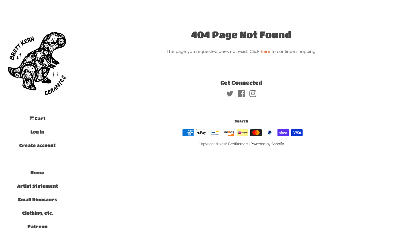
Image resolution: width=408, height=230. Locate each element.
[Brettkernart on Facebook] (241, 95)
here (265, 51)
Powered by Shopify (267, 144)
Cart (39, 118)
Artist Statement (37, 186)
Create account (37, 145)
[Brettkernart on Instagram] (253, 95)
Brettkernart (238, 144)
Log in (37, 131)
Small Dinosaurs (37, 199)
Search (241, 121)
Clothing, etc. (37, 213)
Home (37, 172)
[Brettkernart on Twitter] (230, 95)
